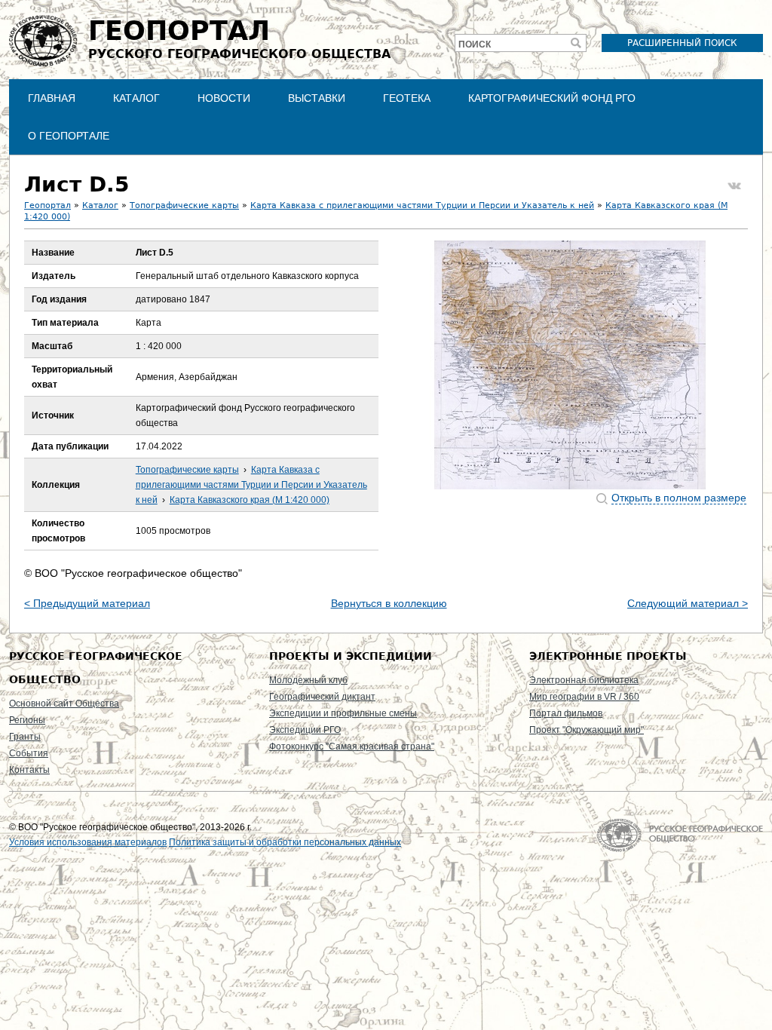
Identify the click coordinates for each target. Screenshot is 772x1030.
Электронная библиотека (584, 680)
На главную (679, 835)
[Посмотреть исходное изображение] (570, 365)
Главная (51, 98)
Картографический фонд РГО (552, 98)
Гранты (25, 736)
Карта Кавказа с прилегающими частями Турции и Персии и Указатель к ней (422, 205)
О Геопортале (68, 136)
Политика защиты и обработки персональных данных (285, 842)
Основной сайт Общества (64, 703)
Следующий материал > (687, 603)
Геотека (406, 98)
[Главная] (43, 40)
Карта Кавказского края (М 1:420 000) (249, 500)
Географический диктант (322, 696)
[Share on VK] (734, 186)
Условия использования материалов (88, 842)
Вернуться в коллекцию (389, 603)
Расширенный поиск (682, 43)
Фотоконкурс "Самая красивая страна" (351, 746)
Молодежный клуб (308, 680)
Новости (224, 98)
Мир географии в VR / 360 (584, 696)
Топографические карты (184, 205)
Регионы (27, 720)
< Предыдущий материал (87, 603)
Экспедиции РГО (305, 730)
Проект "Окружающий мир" (586, 730)
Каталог (136, 98)
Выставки (316, 98)
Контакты (29, 770)
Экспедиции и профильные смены (343, 713)
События (28, 753)
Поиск (474, 44)
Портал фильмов (565, 713)
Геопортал (47, 205)
